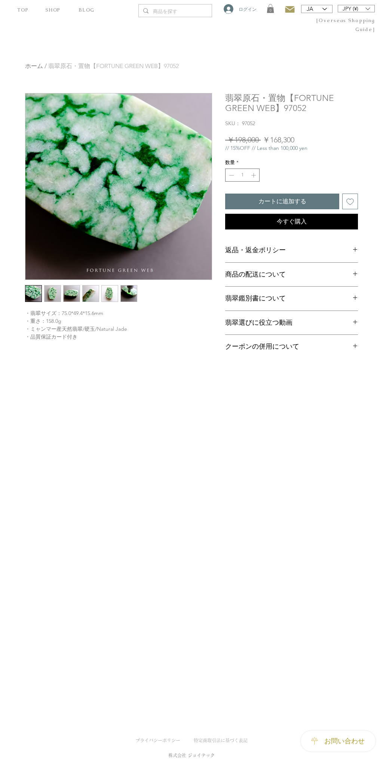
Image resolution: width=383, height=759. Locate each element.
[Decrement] (230, 175)
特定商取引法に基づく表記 (221, 740)
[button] (270, 8)
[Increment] (254, 175)
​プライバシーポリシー (157, 740)
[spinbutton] (242, 175)
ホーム (34, 66)
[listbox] (356, 8)
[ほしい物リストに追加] (350, 201)
